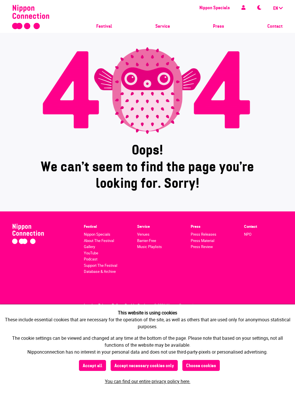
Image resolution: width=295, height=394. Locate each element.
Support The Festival (100, 265)
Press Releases (203, 234)
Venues (143, 234)
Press (218, 26)
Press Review (202, 246)
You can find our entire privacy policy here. (147, 381)
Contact (275, 26)
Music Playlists (149, 246)
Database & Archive (100, 271)
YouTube (91, 253)
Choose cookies (201, 366)
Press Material (202, 240)
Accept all (92, 366)
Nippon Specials (214, 8)
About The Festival (99, 240)
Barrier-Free (146, 240)
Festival (104, 26)
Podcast (90, 259)
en (276, 8)
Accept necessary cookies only (144, 366)
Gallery (89, 246)
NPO (247, 234)
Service (162, 26)
